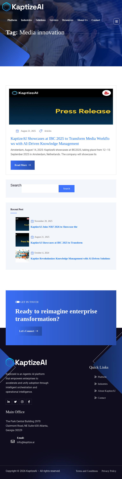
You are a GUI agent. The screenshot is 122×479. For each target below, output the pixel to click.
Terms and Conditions (87, 471)
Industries (26, 20)
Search (15, 185)
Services (54, 20)
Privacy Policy (109, 471)
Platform (12, 20)
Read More (21, 165)
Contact (96, 20)
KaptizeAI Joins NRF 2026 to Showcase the (54, 226)
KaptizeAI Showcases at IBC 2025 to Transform (56, 242)
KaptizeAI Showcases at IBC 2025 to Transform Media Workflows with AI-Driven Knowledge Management (60, 141)
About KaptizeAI (106, 391)
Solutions (41, 20)
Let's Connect (26, 331)
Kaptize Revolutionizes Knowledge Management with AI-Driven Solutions (71, 258)
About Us (82, 20)
